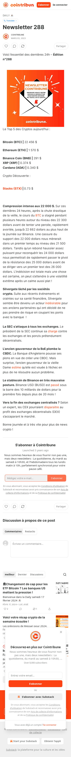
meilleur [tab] (9, 574)
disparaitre (51, 407)
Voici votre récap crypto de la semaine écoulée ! (24, 619)
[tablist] (20, 531)
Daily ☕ (8, 15)
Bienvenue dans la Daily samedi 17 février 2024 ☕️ (23, 598)
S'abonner (43, 4)
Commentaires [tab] (13, 531)
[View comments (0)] (14, 46)
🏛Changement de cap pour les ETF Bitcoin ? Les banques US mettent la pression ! (25, 588)
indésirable (53, 303)
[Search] (64, 574)
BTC (38, 215)
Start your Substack (25, 741)
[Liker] (6, 46)
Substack (11, 749)
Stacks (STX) (12, 188)
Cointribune (17, 35)
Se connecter (60, 4)
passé (55, 385)
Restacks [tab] (30, 531)
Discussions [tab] (36, 574)
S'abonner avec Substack (38, 696)
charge (52, 331)
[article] (35, 596)
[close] (61, 632)
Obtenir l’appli (52, 741)
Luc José (23, 604)
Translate (10, 20)
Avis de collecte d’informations (46, 711)
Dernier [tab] (22, 574)
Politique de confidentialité (40, 715)
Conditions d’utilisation (53, 486)
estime (16, 367)
